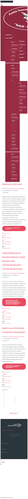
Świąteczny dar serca (12, 184)
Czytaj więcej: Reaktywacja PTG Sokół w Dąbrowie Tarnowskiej (13, 366)
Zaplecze (14, 437)
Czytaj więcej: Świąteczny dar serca (12, 228)
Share (3, 239)
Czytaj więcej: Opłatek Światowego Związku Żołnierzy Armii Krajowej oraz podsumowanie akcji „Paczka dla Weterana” (12, 302)
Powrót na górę (13, 413)
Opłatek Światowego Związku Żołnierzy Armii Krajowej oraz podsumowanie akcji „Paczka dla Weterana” (13, 261)
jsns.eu (12, 497)
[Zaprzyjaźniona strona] (14, 425)
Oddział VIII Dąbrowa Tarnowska (16, 188)
